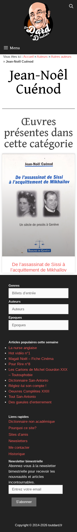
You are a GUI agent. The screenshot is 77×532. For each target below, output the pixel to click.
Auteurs (42, 56)
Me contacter (19, 448)
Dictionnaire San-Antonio (28, 380)
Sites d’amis (18, 435)
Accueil (28, 56)
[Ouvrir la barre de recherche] (71, 6)
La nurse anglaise (23, 348)
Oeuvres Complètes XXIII (29, 391)
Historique (17, 454)
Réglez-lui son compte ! (27, 386)
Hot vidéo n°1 (19, 353)
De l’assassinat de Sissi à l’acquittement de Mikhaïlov (38, 267)
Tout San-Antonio (22, 397)
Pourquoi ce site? (22, 428)
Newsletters (18, 441)
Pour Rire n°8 (19, 364)
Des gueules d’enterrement (30, 402)
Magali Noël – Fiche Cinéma (31, 359)
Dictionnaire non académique (32, 422)
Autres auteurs (61, 56)
